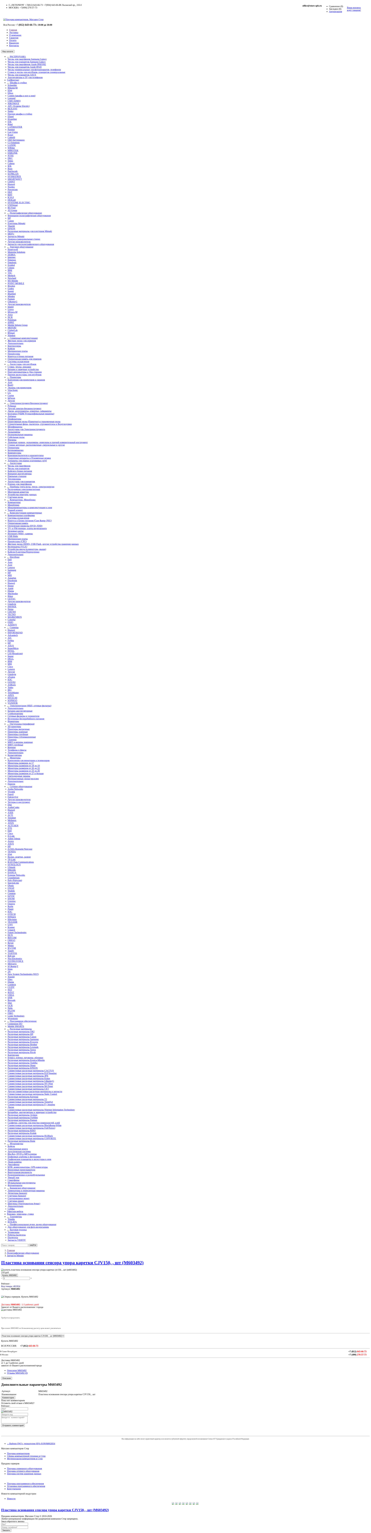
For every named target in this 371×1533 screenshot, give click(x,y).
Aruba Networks (15, 789)
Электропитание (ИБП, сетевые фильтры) (30, 705)
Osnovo (11, 904)
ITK (10, 121)
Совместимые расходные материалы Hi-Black (30, 1136)
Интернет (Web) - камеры (20, 533)
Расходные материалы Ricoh (22, 1052)
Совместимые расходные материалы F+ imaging (31, 1104)
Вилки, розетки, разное (19, 857)
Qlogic (11, 885)
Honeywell (13, 249)
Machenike (13, 593)
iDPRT (11, 322)
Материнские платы (18, 351)
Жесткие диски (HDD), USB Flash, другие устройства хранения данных (43, 544)
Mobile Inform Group (18, 325)
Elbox (10, 93)
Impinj (11, 307)
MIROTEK (13, 150)
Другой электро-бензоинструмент (24, 408)
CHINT (11, 181)
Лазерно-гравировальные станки (24, 239)
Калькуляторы (15, 755)
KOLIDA (12, 1222)
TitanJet (11, 226)
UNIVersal (13, 205)
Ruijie (10, 906)
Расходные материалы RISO (22, 1130)
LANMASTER (15, 127)
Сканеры (12, 739)
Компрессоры (14, 453)
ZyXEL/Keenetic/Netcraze (20, 849)
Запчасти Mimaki (16, 236)
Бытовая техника (18, 1229)
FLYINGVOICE (15, 961)
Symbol (11, 265)
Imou (10, 969)
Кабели (11, 348)
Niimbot (11, 335)
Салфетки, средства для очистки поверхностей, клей (34, 1123)
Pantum (11, 299)
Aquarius (12, 578)
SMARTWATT (15, 179)
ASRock (12, 685)
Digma (11, 591)
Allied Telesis (14, 838)
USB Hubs (13, 536)
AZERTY (12, 625)
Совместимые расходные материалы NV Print (30, 1083)
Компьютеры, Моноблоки (23, 499)
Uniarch (11, 930)
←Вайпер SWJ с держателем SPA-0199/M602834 (31, 1443)
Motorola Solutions (16, 252)
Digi (10, 805)
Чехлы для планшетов (18, 468)
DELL (11, 659)
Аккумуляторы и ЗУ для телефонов (25, 77)
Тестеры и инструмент (19, 802)
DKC (10, 158)
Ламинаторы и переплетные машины (26, 1190)
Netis (10, 1008)
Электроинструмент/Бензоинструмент (29, 403)
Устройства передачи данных (22, 494)
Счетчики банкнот (17, 1196)
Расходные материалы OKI (21, 1031)
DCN (10, 935)
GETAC (12, 599)
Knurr (10, 135)
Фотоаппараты (15, 1185)
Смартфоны (13, 1180)
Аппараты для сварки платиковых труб (27, 460)
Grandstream (13, 877)
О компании (15, 35)
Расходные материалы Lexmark (23, 1047)
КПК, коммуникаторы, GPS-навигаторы (28, 1167)
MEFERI (12, 327)
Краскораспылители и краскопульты (26, 455)
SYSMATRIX (14, 176)
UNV (10, 924)
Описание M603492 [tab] (17, 1370)
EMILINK (13, 153)
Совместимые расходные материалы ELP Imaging (32, 1073)
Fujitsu (11, 640)
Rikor (10, 596)
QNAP (11, 888)
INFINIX (12, 606)
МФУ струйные (15, 745)
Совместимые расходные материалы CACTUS (31, 1070)
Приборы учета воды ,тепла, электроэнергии (32, 486)
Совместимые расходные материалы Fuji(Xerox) (31, 1128)
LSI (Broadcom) (15, 653)
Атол (10, 314)
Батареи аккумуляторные (20, 711)
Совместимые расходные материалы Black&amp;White (34, 1125)
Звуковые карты (15, 531)
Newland (12, 278)
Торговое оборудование (21, 247)
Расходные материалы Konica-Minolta (26, 1060)
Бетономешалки (15, 450)
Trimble (11, 1219)
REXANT (12, 108)
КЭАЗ (11, 197)
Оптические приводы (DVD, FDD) (25, 526)
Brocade (11, 1000)
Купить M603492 (9, 1275)
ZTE (10, 828)
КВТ (10, 194)
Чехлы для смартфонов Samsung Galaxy (27, 59)
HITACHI (12, 698)
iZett (10, 854)
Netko (10, 111)
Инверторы (13, 721)
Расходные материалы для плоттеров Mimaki (30, 231)
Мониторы (15, 758)
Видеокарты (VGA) (17, 546)
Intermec (12, 257)
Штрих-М (12, 312)
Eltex (10, 979)
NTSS (10, 155)
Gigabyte (12, 604)
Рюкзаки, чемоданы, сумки (20, 1214)
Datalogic (12, 262)
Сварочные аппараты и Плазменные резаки (29, 458)
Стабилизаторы (15, 713)
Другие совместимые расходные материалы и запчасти (35, 1091)
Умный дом (13, 1177)
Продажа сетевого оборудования (23, 1471)
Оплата (12, 40)
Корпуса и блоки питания (20, 356)
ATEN (11, 823)
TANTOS (12, 953)
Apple (10, 588)
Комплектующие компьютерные (26, 513)
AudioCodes (13, 807)
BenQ (10, 385)
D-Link (11, 836)
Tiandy (11, 950)
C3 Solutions (14, 142)
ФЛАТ (11, 992)
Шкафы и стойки (18, 82)
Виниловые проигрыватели (21, 1169)
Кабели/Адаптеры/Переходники (23, 552)
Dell (10, 559)
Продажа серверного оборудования (24, 1468)
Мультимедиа (16, 1143)
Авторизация (335, 11)
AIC (10, 638)
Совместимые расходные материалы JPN (28, 1076)
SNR (10, 997)
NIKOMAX (13, 103)
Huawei (11, 184)
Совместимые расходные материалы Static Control (32, 1094)
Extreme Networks (16, 875)
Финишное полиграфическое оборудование (29, 215)
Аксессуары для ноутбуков (23, 364)
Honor (11, 586)
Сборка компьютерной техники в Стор (26, 1456)
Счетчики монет (16, 1201)
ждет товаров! (354, 8)
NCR (10, 317)
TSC (10, 273)
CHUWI (12, 612)
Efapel (11, 116)
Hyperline (12, 119)
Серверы (14, 627)
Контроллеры (14, 346)
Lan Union (13, 132)
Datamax (12, 260)
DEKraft (12, 200)
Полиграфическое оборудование (26, 213)
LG (9, 393)
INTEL (11, 651)
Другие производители (19, 241)
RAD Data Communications (21, 862)
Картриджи (13, 1055)
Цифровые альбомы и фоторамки (24, 1156)
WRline (11, 148)
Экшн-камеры (15, 1162)
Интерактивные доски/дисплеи (23, 778)
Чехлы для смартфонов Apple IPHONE (27, 64)
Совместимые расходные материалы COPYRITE (32, 1138)
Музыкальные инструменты (22, 1183)
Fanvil (10, 794)
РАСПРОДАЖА (18, 56)
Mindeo (11, 296)
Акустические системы (19, 1151)
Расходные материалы (21, 1029)
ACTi (10, 815)
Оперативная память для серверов (24, 359)
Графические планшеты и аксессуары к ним (29, 1159)
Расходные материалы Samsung (23, 1039)
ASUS (11, 645)
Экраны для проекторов (19, 387)
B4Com (11, 956)
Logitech (12, 984)
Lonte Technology (16, 1016)
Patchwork (13, 171)
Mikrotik (12, 870)
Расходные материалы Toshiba (22, 1063)
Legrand (11, 98)
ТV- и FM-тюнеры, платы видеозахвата (27, 528)
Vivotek (11, 791)
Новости (11, 1498)
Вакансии (14, 43)
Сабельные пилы (16, 437)
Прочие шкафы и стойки (20, 114)
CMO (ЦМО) (14, 101)
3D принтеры (14, 726)
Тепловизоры (14, 479)
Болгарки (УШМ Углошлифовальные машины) (31, 413)
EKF (10, 192)
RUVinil (12, 208)
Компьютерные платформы (21, 515)
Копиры (12, 747)
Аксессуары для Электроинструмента (26, 429)
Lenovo (11, 567)
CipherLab (13, 330)
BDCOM (12, 937)
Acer (10, 382)
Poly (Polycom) (15, 880)
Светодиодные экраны (19, 776)
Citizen (11, 267)
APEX (11, 695)
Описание (6, 1378)
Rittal (10, 124)
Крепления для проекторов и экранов (26, 380)
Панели (11, 784)
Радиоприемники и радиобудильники (26, 1175)
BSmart (11, 333)
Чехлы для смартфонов (19, 466)
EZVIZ (11, 896)
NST (10, 990)
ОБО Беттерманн (16, 140)
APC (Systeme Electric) (19, 106)
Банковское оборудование (22, 1188)
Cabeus (11, 163)
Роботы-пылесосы (17, 1235)
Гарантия (13, 37)
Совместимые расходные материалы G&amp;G (31, 1081)
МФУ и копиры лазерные (20, 742)
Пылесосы (13, 1237)
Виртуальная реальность (20, 1172)
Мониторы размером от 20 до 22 (24, 768)
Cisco (10, 666)
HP (9, 218)
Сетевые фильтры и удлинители (23, 716)
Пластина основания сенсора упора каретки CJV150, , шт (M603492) (72, 1262)
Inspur (10, 656)
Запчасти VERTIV (17, 1240)
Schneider (12, 85)
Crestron (12, 893)
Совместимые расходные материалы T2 (27, 1099)
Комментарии (8, 1398)
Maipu (11, 945)
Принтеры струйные (18, 734)
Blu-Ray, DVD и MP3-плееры (22, 1154)
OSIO (10, 622)
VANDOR (13, 703)
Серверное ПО (15, 1023)
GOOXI (11, 682)
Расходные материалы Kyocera (23, 1042)
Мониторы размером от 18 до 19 (24, 765)
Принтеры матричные (19, 729)
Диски (11, 1107)
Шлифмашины (15, 427)
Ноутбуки (14, 557)
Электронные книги (18, 1149)
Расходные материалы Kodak (22, 1133)
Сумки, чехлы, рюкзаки (19, 367)
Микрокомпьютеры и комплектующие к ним (30, 507)
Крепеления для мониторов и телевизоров (29, 760)
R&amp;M (13, 88)
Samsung (12, 570)
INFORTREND (15, 632)
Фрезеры (12, 440)
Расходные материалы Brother (22, 1044)
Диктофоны (13, 1164)
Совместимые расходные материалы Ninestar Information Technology (41, 1110)
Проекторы (15, 377)
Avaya (11, 841)
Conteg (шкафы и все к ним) (21, 95)
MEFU (11, 234)
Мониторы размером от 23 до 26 (24, 771)
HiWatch (12, 917)
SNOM (11, 898)
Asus (10, 562)
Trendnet (12, 818)
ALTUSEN (13, 825)
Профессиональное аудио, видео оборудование (33, 1224)
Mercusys (12, 964)
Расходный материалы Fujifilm (23, 1117)
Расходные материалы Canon (22, 1037)
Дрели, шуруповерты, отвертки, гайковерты (29, 411)
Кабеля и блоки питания (20, 471)
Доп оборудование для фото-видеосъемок (28, 1227)
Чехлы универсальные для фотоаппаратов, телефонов (34, 69)
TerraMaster (13, 692)
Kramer (11, 927)
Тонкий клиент (15, 510)
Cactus (11, 395)
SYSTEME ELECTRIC (19, 202)
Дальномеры (14, 432)
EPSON (11, 228)
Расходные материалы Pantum (22, 1120)
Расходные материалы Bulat (21, 1141)
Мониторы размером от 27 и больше (26, 773)
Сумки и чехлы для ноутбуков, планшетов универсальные (36, 72)
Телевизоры (13, 1232)
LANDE (12, 145)
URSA (11, 995)
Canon (11, 221)
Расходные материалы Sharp (22, 1065)
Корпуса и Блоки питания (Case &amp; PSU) (30, 520)
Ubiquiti (11, 867)
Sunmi (11, 291)
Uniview (12, 901)
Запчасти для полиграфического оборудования (31, 244)
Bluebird (12, 294)
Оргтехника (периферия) (22, 724)
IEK (10, 166)
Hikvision (12, 919)
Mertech (11, 275)
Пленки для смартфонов (20, 484)
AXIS (10, 812)
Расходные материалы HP (20, 1034)
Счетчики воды (15, 497)
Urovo (11, 309)
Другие (11, 400)
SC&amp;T (13, 966)
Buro (10, 168)
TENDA (12, 851)
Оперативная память (18, 523)
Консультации (14, 1489)
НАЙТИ (33, 1245)
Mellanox (12, 820)
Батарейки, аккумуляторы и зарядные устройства (32, 1112)
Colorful (11, 619)
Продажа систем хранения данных (24, 1473)
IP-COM (12, 948)
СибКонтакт (13, 80)
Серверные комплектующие (24, 338)
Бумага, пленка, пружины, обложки (25, 1057)
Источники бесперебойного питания (26, 718)
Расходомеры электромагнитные (24, 489)
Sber (10, 1003)
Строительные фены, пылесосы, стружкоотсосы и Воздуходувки (40, 424)
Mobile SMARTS (16, 1026)
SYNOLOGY (14, 864)
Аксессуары (16, 463)
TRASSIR (12, 922)
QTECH (12, 914)
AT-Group (12, 210)
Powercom (13, 189)
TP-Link (12, 859)
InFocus (11, 398)
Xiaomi (11, 977)
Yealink (11, 891)
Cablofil (11, 137)
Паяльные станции (17, 476)
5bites (10, 161)
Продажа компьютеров (18, 1453)
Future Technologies (17, 932)
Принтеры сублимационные (22, 737)
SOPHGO (12, 700)
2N (9, 971)
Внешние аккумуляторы (20, 473)
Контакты (14, 45)
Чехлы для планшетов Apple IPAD (25, 67)
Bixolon (11, 286)
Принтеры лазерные (18, 732)
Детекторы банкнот (17, 1193)
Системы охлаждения (18, 361)
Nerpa (10, 609)
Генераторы (13, 447)
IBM (10, 270)
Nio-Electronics (15, 958)
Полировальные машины (20, 434)
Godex (11, 288)
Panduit (11, 129)
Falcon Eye (13, 797)
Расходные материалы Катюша (23, 1096)
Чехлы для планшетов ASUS (22, 75)
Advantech (13, 635)
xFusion (11, 677)
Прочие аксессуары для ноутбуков (24, 374)
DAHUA (12, 872)
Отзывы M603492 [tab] (17, 1373)
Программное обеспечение (23, 1021)
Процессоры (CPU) (17, 541)
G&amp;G (12, 301)
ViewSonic (13, 390)
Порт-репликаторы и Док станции (25, 372)
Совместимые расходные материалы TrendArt (30, 1102)
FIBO (10, 1013)
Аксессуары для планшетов (21, 481)
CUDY (11, 987)
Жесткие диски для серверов (22, 340)
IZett (10, 90)
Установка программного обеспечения (26, 1486)
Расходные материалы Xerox (22, 1050)
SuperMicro (13, 648)
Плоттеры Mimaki (16, 223)
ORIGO (11, 940)
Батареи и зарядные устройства (23, 369)
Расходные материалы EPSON (23, 1068)
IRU (10, 690)
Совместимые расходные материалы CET (28, 1089)
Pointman (12, 320)
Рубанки (12, 406)
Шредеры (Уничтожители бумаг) (24, 1203)
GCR (10, 1005)
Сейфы (11, 1209)
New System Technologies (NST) (23, 974)
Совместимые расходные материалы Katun (29, 1078)
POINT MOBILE (16, 283)
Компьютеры (14, 502)
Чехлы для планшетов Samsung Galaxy (27, 62)
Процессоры (14, 354)
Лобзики (12, 416)
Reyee (10, 943)
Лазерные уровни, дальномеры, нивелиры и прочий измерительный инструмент (48, 442)
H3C (10, 679)
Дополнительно (15, 343)
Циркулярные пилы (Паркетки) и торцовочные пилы (34, 421)
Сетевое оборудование (21, 786)
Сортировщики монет (18, 1198)
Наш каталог (7, 51)
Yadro (10, 687)
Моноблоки (13, 505)
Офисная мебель (15, 1211)
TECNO (12, 614)
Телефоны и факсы (17, 750)
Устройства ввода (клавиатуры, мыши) (27, 549)
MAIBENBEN (15, 617)
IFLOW (11, 1010)
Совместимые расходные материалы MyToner (30, 1086)
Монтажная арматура (18, 492)
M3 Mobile (13, 281)
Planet (10, 909)
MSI (10, 575)
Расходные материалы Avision (22, 1115)
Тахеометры (16, 1216)
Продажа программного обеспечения (25, 1483)
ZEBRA (12, 254)
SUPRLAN (13, 174)
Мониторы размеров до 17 (21, 763)
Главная (13, 30)
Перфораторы (14, 419)
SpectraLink (13, 883)
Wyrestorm (13, 1018)
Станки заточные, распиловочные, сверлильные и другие (36, 445)
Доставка (13, 32)
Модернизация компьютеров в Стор (25, 1458)
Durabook (12, 580)
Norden (11, 187)
